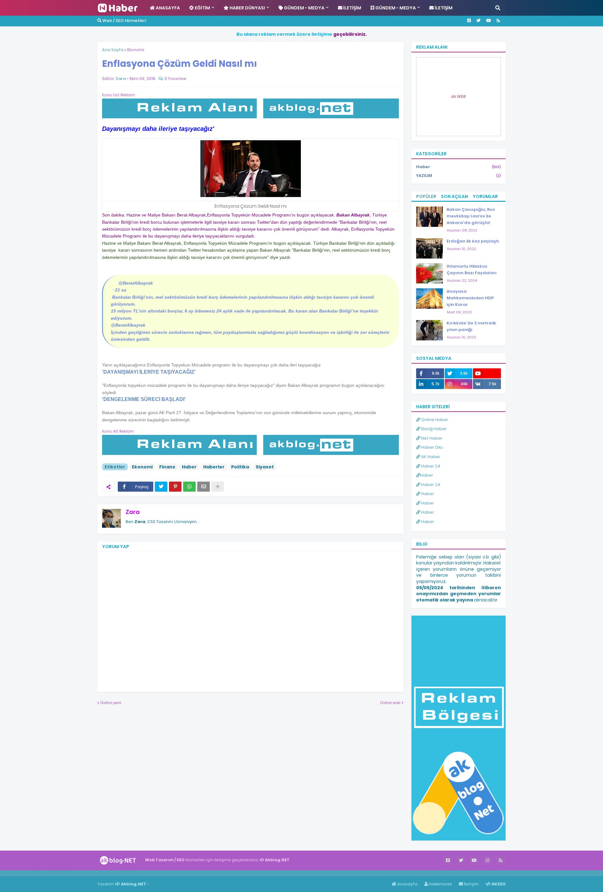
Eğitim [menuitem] (202, 8)
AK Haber (430, 457)
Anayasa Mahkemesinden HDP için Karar (470, 297)
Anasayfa (406, 884)
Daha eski (390, 703)
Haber (189, 467)
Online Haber (434, 420)
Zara (133, 512)
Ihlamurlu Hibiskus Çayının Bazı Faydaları (472, 269)
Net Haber (431, 438)
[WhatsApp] (189, 487)
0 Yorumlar (176, 79)
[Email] (203, 487)
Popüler (426, 196)
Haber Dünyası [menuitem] (247, 8)
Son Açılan (454, 196)
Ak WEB (458, 96)
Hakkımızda (440, 884)
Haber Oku (431, 447)
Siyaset (265, 467)
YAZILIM (458, 176)
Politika (240, 467)
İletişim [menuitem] (351, 8)
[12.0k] (487, 373)
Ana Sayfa (112, 50)
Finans (167, 467)
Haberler (214, 467)
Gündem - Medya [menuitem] (303, 8)
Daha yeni (110, 703)
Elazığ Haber (433, 429)
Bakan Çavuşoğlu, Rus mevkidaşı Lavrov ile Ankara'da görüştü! (471, 216)
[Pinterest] (175, 487)
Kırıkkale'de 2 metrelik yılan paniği (471, 326)
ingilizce (65, 873)
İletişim (471, 884)
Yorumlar (485, 196)
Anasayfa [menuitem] (167, 8)
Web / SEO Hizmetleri (123, 21)
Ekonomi (135, 50)
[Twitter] (161, 487)
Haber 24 (430, 466)
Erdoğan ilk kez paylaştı (473, 241)
